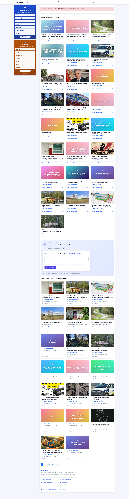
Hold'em (25, 67)
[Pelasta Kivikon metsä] (102, 79)
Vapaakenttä (25, 55)
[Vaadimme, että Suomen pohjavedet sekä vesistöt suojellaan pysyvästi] (77, 31)
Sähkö (25, 15)
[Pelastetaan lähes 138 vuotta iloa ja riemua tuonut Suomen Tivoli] (77, 104)
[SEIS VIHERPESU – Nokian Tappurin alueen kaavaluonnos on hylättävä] (102, 202)
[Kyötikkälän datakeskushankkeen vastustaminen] (77, 202)
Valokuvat (25, 33)
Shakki (25, 52)
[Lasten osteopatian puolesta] (102, 103)
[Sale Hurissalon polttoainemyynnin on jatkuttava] (52, 202)
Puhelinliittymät (25, 18)
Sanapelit (25, 58)
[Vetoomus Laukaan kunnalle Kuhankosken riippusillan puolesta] (52, 226)
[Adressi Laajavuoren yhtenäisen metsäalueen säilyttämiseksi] (102, 177)
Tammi (25, 64)
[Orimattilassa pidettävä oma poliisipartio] (102, 55)
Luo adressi (51, 267)
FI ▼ (29, 2)
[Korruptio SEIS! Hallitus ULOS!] (52, 54)
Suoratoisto (25, 21)
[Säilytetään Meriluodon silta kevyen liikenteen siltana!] (77, 129)
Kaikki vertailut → (25, 36)
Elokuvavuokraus (25, 30)
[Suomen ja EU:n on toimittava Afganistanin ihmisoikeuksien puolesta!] (102, 153)
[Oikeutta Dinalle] (52, 128)
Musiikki (25, 24)
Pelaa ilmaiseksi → (25, 71)
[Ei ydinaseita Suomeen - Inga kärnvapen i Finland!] (77, 177)
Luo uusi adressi (107, 2)
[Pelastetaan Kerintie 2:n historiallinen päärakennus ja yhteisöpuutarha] (52, 104)
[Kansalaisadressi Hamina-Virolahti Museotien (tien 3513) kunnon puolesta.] (102, 31)
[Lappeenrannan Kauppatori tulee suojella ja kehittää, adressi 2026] (77, 55)
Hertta (25, 61)
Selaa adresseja (36, 2)
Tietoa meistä (53, 2)
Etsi (61, 2)
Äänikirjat (25, 27)
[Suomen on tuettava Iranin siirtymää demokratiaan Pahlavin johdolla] (77, 80)
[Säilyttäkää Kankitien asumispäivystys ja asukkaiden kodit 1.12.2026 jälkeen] (52, 153)
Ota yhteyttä (45, 2)
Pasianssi (25, 49)
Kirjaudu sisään (96, 2)
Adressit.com (20, 2)
